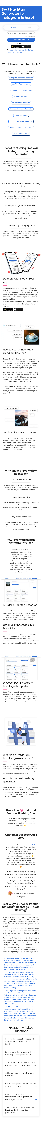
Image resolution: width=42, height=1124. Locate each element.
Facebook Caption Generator (21, 90)
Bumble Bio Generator (21, 134)
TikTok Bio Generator (21, 96)
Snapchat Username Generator (21, 128)
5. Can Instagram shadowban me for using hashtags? (20, 1084)
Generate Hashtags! (21, 40)
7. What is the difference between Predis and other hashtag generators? (20, 1110)
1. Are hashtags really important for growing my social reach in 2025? (19, 1041)
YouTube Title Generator (21, 84)
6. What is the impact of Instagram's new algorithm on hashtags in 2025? (18, 1097)
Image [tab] (29, 27)
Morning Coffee (27, 50)
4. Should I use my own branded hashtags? (19, 1074)
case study (31, 845)
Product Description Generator (21, 121)
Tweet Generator (21, 115)
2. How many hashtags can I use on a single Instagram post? (20, 1053)
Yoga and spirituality (14, 52)
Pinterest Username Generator (21, 109)
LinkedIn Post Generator (21, 103)
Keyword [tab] (13, 27)
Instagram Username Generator (21, 78)
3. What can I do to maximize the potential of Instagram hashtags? (20, 1063)
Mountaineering (15, 50)
